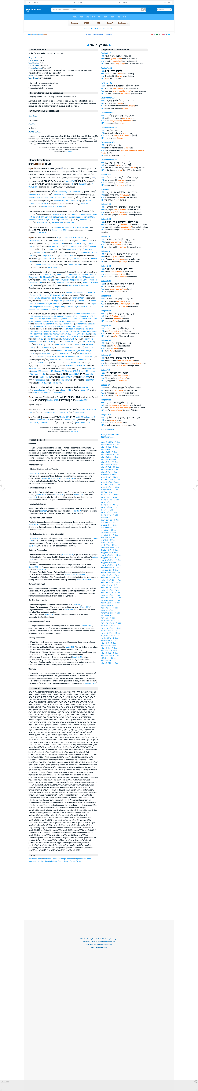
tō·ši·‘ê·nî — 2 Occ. (108, 540)
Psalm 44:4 (79, 412)
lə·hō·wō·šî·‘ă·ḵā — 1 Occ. (110, 480)
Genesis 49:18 (67, 554)
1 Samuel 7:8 (59, 371)
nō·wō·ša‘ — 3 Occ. (108, 517)
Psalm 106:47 (67, 334)
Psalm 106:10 (39, 374)
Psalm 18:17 (41, 495)
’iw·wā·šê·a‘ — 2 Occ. (109, 475)
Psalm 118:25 (82, 326)
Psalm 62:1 (89, 580)
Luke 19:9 (33, 546)
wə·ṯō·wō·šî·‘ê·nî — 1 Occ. (110, 613)
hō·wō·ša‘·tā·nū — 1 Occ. (110, 444)
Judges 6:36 (106, 340)
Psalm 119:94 (40, 336)
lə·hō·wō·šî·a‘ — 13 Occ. (110, 477)
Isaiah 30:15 (75, 214)
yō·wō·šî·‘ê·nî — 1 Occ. (109, 653)
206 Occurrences (107, 429)
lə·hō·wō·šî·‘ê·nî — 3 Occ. (110, 487)
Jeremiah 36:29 (82, 400)
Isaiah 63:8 (85, 351)
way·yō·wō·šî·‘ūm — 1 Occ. (111, 560)
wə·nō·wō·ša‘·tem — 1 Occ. (111, 610)
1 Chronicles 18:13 (70, 420)
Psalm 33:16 (47, 206)
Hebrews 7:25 (90, 683)
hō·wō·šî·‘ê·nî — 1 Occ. (109, 447)
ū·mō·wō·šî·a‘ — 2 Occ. (109, 550)
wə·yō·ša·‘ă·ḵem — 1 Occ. (110, 620)
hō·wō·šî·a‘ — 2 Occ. (108, 460)
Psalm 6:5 (47, 331)
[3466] (3, 491)
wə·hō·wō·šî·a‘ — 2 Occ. (110, 588)
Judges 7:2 (83, 409)
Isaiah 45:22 (85, 203)
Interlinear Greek (35, 859)
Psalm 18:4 (69, 223)
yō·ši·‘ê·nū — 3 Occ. (108, 658)
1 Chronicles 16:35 (82, 334)
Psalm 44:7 (84, 387)
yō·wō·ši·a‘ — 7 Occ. (108, 645)
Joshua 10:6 (45, 280)
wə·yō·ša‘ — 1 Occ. (108, 618)
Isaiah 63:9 (48, 321)
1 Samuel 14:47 (61, 198)
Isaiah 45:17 (77, 192)
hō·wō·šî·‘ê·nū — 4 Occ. (109, 470)
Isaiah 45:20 (38, 392)
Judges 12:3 (58, 301)
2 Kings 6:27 (48, 277)
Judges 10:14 (75, 280)
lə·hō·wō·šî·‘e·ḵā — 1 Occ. (110, 485)
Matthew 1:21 (86, 626)
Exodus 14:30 (74, 246)
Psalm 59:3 (89, 380)
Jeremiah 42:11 (82, 359)
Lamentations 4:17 (41, 390)
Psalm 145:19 (59, 345)
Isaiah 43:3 (41, 357)
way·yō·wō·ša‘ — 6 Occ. (110, 552)
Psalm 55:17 (86, 331)
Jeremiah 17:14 (42, 203)
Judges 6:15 (82, 292)
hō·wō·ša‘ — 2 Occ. (108, 449)
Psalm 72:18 (81, 277)
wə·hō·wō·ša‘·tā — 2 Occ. (110, 575)
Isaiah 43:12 (85, 240)
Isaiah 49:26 (51, 357)
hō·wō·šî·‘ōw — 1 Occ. (109, 472)
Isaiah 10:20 (41, 570)
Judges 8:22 (38, 307)
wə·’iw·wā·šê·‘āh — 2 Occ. (111, 600)
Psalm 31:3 (75, 362)
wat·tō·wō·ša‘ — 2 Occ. (109, 570)
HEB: (103, 56)
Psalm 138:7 (65, 336)
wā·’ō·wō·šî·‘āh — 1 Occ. (110, 568)
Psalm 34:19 (70, 342)
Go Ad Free (5, 1081)
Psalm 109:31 (64, 380)
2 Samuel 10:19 (87, 274)
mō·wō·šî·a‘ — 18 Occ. (109, 497)
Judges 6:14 (33, 309)
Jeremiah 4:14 (38, 217)
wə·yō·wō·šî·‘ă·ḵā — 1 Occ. (111, 623)
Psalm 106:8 (71, 326)
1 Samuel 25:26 (45, 258)
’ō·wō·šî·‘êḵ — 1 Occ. (109, 525)
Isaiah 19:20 (56, 298)
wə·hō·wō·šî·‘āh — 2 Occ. (110, 590)
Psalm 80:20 (53, 220)
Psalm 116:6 (76, 243)
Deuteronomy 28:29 (109, 127)
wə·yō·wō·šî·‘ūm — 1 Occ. (110, 635)
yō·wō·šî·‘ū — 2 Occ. (108, 661)
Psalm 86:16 (34, 342)
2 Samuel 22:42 (82, 301)
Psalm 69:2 (37, 334)
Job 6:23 (43, 511)
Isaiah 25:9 (66, 319)
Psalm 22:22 (40, 380)
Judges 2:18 (36, 371)
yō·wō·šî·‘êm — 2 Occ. (109, 650)
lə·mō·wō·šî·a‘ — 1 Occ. (109, 490)
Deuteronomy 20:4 (82, 314)
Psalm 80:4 (33, 220)
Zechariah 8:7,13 (67, 324)
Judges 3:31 (71, 292)
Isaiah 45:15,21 (74, 351)
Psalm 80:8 (42, 220)
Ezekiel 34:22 (71, 321)
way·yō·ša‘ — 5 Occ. (108, 563)
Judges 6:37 (106, 355)
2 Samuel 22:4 (57, 223)
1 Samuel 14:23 (57, 478)
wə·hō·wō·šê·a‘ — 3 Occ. (110, 585)
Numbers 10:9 (34, 195)
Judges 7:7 (61, 316)
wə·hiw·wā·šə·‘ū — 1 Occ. (110, 573)
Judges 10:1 (92, 292)
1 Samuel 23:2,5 (73, 274)
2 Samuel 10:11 (87, 280)
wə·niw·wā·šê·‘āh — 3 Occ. (111, 605)
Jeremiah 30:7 (34, 198)
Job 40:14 (64, 412)
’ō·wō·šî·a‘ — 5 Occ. (108, 522)
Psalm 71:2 (47, 334)
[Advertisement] (99, 905)
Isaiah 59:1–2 (34, 525)
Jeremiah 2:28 (59, 392)
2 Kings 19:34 (44, 319)
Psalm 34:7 (58, 240)
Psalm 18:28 (79, 345)
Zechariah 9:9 (58, 206)
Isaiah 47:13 (66, 390)
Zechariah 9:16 (81, 324)
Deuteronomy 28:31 (109, 142)
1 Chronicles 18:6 (42, 420)
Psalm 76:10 (48, 348)
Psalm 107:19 (55, 383)
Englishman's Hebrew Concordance (54, 861)
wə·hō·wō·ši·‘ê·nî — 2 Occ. (111, 595)
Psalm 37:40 (89, 342)
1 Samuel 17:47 (54, 243)
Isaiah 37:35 (57, 319)
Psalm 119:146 (53, 336)
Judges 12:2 (49, 307)
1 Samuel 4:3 (44, 309)
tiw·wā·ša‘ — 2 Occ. (108, 530)
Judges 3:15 (106, 266)
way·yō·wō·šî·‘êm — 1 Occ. (111, 558)
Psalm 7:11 (68, 348)
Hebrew (40, 34)
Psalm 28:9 (49, 326)
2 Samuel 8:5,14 (67, 339)
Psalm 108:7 (82, 365)
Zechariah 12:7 (34, 240)
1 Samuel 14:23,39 (85, 316)
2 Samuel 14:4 (63, 255)
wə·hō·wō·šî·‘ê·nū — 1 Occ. (111, 598)
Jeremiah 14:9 (58, 295)
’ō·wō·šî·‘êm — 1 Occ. (109, 527)
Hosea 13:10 (53, 249)
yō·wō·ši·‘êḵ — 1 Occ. (109, 648)
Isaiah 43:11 (62, 351)
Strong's (34, 34)
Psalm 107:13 (43, 383)
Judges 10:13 (71, 316)
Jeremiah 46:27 (88, 357)
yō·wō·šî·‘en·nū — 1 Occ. (110, 656)
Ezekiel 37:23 (52, 400)
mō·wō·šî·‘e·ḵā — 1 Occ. (110, 507)
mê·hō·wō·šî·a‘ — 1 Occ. (110, 495)
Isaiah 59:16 (80, 417)
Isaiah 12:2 (70, 647)
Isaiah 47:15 (57, 304)
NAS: (103, 59)
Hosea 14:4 (84, 390)
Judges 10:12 (47, 371)
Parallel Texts (75, 861)
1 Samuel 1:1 (79, 184)
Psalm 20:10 (50, 339)
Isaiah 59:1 (33, 368)
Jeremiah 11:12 (63, 282)
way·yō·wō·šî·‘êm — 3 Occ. (111, 565)
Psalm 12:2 (49, 342)
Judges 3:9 (38, 316)
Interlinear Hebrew (50, 859)
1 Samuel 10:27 (86, 249)
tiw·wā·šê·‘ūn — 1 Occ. (109, 535)
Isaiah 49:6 (49, 615)
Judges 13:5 (59, 307)
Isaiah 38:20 (68, 329)
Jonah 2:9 (33, 497)
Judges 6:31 (61, 274)
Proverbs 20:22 (55, 246)
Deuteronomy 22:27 (43, 264)
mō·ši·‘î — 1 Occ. (107, 510)
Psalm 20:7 (79, 237)
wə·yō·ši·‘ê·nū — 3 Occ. (109, 630)
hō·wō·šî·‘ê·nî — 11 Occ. (110, 467)
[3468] (195, 491)
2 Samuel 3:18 (70, 371)
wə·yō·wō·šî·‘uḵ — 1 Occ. (110, 633)
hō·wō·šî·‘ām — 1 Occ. (109, 465)
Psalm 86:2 (88, 339)
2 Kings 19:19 (82, 371)
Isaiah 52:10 (77, 657)
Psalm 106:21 (74, 264)
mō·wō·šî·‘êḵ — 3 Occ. (109, 505)
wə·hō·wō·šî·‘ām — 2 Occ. (110, 593)
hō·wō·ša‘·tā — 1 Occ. (109, 452)
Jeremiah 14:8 (85, 354)
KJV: (102, 61)
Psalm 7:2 (55, 331)
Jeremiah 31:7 (85, 252)
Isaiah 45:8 (68, 609)
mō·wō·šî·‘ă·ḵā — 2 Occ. (110, 500)
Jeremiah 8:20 (59, 195)
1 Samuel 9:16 (65, 237)
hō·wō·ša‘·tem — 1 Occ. (110, 457)
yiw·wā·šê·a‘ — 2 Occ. (109, 640)
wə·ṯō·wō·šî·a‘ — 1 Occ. (109, 615)
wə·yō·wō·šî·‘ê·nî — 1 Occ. (111, 628)
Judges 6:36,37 (50, 316)
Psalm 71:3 (57, 334)
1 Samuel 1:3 (69, 181)
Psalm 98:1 (64, 417)
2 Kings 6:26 (84, 285)
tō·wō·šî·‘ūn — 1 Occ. (109, 545)
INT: (102, 64)
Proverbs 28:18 (47, 198)
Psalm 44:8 (84, 377)
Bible (29, 34)
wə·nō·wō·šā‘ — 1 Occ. (109, 608)
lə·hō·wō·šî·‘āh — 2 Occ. (110, 482)
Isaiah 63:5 (90, 417)
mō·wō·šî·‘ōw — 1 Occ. (109, 515)
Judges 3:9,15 (34, 298)
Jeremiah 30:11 (69, 359)
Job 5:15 (89, 374)
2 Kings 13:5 (46, 298)
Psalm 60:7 (70, 365)
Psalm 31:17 (65, 331)
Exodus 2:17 (48, 274)
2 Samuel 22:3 (41, 354)
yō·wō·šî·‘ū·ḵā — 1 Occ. (109, 663)
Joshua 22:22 (106, 189)
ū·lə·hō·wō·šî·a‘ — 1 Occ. (110, 547)
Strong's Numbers (66, 859)
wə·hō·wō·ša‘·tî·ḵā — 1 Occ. (111, 580)
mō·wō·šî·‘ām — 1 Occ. (109, 502)
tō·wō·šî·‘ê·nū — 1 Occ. (109, 542)
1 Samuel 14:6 (75, 258)
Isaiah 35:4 (40, 252)
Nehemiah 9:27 (54, 267)
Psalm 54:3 (75, 331)
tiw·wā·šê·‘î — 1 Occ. (109, 532)
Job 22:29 (89, 348)
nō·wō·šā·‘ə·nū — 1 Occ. (110, 520)
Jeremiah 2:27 (79, 329)
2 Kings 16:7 (55, 309)
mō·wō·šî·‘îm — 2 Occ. (109, 512)
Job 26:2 (90, 277)
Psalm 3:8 (38, 331)
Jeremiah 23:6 (59, 201)
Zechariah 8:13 (82, 575)
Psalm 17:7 (39, 345)
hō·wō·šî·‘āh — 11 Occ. (109, 462)
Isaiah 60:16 (62, 357)
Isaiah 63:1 (41, 362)
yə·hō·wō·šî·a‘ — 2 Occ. (109, 638)
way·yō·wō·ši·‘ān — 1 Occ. (111, 555)
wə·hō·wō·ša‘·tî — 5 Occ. (110, 578)
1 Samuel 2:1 (59, 495)
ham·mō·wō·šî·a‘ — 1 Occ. (110, 442)
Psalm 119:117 (65, 220)
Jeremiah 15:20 (56, 359)
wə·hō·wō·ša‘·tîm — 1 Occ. (111, 583)
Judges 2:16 (106, 204)
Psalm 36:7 (70, 277)
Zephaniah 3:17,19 (53, 324)
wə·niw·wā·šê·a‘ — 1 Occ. (110, 603)
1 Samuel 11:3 (69, 301)
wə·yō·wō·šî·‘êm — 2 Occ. (110, 625)
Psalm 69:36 (60, 326)
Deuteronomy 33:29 (64, 192)
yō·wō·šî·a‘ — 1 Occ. (108, 643)
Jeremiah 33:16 (71, 201)
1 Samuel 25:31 (48, 412)
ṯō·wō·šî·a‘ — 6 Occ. (108, 537)
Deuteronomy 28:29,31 (43, 304)
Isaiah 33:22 (77, 319)
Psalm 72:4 (87, 282)
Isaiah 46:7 (71, 249)
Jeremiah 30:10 (74, 357)
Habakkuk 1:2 (39, 324)
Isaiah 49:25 (39, 321)
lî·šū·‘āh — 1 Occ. (107, 492)
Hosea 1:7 (82, 321)
